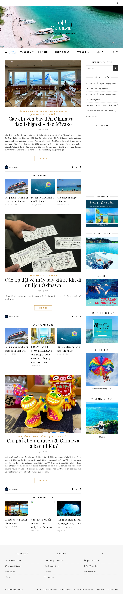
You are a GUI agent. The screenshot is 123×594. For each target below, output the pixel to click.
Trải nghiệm (83, 52)
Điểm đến (43, 52)
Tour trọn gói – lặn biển (53, 560)
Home (39, 589)
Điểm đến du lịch (91, 566)
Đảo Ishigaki (46, 111)
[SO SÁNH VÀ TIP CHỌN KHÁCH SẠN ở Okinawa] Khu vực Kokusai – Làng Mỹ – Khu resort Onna (41, 354)
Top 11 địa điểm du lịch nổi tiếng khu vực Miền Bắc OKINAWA (69, 523)
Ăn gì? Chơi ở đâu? (91, 560)
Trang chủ (25, 52)
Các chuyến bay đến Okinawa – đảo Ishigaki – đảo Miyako (43, 121)
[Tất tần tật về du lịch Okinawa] (61, 25)
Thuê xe (47, 571)
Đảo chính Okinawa (28, 111)
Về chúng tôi (10, 571)
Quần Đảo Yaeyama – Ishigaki (68, 589)
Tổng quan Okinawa (13, 566)
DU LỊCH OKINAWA (13, 560)
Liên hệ (8, 577)
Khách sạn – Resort (52, 566)
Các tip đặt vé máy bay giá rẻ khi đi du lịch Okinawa (43, 282)
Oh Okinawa (14, 167)
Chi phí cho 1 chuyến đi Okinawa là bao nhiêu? (43, 443)
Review (99, 52)
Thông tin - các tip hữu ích (43, 114)
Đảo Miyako (60, 111)
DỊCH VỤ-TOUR (62, 52)
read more (43, 159)
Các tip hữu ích (90, 571)
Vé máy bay (49, 577)
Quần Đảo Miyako (86, 589)
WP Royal (19, 589)
